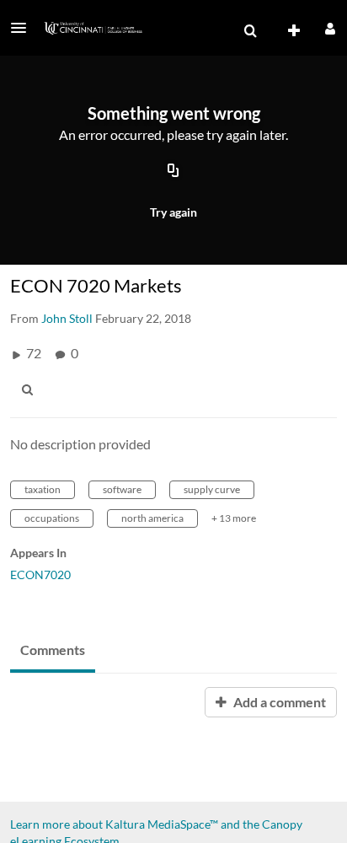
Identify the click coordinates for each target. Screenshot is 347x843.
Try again (173, 212)
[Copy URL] (173, 171)
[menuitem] (250, 31)
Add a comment (278, 702)
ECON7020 (40, 574)
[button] (23, 28)
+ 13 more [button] (233, 518)
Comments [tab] (52, 650)
